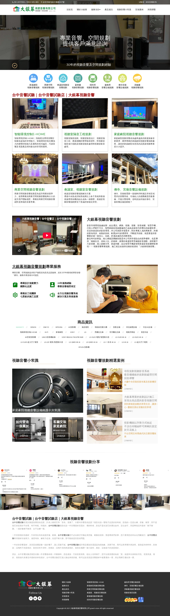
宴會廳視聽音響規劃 (95, 596)
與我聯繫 (152, 9)
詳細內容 (24, 436)
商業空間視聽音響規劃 (29, 189)
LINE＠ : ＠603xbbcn (148, 2)
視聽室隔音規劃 (130, 593)
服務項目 (95, 9)
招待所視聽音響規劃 (95, 600)
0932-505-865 (33, 2)
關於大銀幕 (82, 9)
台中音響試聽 (18, 522)
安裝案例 (139, 9)
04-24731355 (19, 2)
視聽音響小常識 (124, 9)
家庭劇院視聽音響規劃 (129, 134)
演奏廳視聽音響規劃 (132, 589)
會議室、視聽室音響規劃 (80, 189)
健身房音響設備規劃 (132, 582)
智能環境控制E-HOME (29, 134)
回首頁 (70, 9)
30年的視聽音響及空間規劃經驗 (88, 64)
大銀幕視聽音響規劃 (29, 266)
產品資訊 (109, 9)
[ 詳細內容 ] (128, 389)
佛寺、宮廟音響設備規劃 (130, 189)
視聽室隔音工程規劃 (77, 134)
